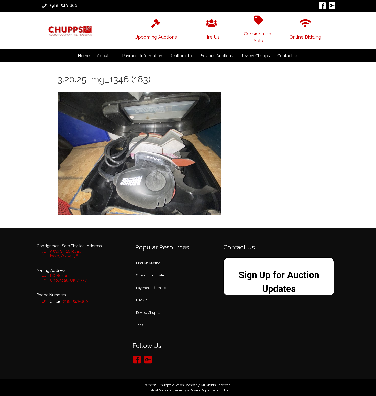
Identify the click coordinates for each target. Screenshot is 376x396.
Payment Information (142, 55)
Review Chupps (255, 55)
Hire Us (141, 300)
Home (84, 55)
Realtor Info (181, 55)
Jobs (139, 325)
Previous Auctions (216, 55)
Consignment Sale (150, 275)
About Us (106, 55)
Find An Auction (148, 263)
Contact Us (287, 55)
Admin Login (223, 390)
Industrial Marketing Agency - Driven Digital (177, 390)
